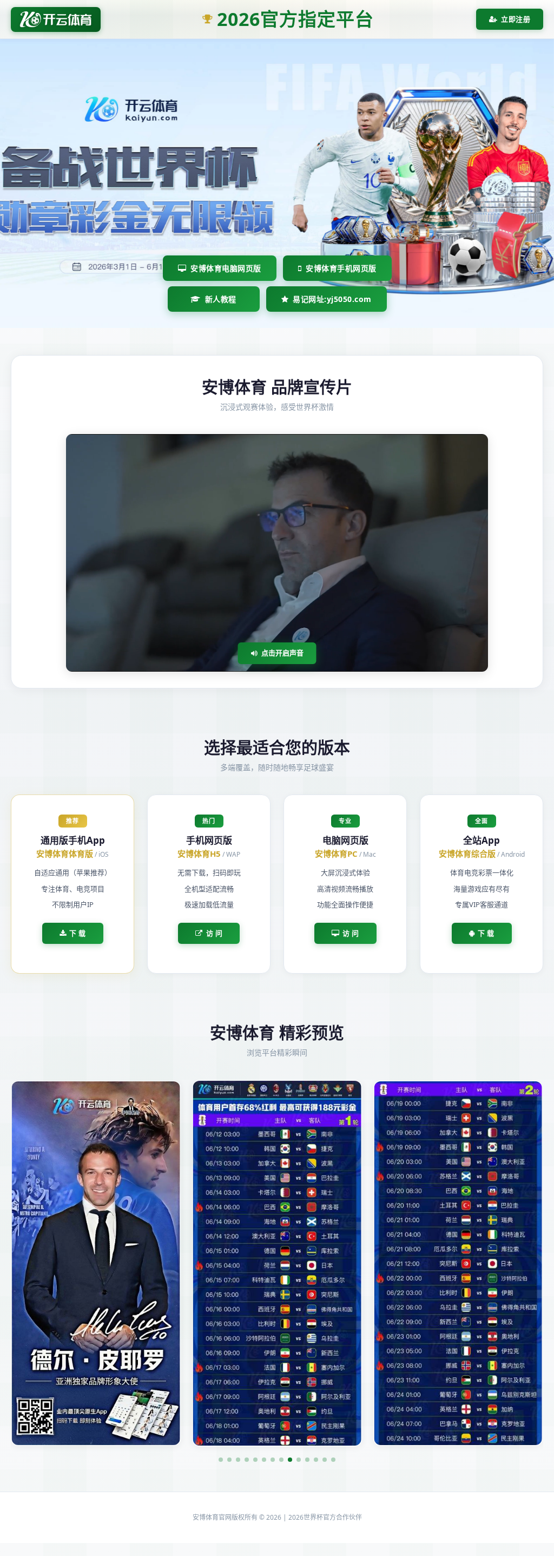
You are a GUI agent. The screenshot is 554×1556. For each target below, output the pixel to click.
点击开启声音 (282, 653)
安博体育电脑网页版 (225, 268)
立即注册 (515, 19)
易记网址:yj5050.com (332, 299)
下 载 (77, 933)
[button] (221, 1459)
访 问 (214, 933)
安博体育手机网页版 (341, 268)
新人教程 (220, 299)
